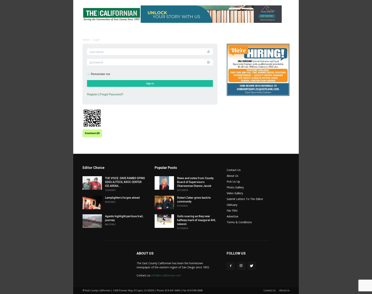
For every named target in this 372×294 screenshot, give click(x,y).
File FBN (232, 210)
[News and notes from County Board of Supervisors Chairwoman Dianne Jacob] (164, 183)
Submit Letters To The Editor (245, 199)
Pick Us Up (233, 181)
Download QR (92, 133)
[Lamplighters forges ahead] (92, 202)
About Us (232, 176)
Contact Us (234, 170)
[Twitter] (251, 266)
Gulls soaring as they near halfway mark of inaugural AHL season (196, 220)
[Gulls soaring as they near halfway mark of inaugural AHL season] (164, 221)
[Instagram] (241, 266)
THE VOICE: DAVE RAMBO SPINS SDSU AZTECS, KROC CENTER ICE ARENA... (125, 182)
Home (86, 39)
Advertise (232, 216)
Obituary (232, 205)
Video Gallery (235, 193)
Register (92, 94)
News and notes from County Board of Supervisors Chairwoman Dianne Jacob (195, 182)
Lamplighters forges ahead (122, 197)
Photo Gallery (235, 187)
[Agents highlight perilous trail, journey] (92, 221)
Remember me (100, 74)
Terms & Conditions (239, 222)
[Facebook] (230, 266)
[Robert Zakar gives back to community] (164, 202)
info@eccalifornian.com (166, 275)
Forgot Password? (111, 94)
